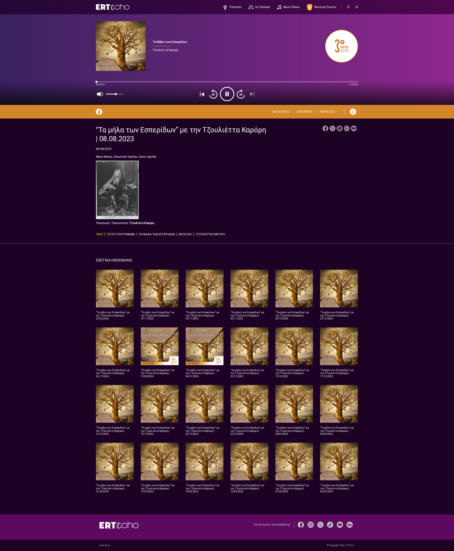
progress (102, 83)
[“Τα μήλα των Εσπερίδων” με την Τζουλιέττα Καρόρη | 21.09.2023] (115, 461)
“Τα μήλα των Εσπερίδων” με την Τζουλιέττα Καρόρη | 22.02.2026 (112, 315)
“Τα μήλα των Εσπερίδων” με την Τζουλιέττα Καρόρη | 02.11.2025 (247, 315)
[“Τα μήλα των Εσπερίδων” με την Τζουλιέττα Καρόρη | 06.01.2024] (204, 346)
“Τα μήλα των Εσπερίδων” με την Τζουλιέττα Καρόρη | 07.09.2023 (292, 488)
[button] (357, 7)
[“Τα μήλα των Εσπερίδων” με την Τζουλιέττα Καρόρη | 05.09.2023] (339, 461)
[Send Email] (354, 129)
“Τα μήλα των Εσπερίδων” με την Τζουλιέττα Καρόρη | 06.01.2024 (202, 373)
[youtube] (340, 524)
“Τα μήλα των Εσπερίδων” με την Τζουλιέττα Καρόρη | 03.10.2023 (247, 430)
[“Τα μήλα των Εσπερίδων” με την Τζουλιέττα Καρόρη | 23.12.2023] (249, 346)
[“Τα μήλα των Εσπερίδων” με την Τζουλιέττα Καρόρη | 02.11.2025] (249, 288)
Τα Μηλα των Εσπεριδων (157, 234)
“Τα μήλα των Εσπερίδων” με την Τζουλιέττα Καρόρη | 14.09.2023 (202, 488)
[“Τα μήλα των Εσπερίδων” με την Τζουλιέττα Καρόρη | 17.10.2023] (339, 346)
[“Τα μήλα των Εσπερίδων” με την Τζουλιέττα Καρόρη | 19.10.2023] (294, 346)
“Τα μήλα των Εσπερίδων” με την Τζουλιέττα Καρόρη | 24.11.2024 (112, 373)
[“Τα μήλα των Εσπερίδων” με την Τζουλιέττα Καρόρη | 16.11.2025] (160, 288)
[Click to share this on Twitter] (332, 129)
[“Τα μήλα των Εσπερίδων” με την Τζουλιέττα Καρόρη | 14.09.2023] (204, 461)
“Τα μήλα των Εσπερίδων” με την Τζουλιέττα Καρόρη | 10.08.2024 (157, 373)
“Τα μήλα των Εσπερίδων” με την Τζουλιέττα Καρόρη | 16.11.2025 (157, 315)
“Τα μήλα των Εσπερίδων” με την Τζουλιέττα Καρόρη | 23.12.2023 (247, 373)
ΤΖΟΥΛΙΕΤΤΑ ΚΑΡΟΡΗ (210, 234)
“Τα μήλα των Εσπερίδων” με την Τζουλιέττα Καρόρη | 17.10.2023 (337, 373)
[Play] (227, 94)
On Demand (262, 7)
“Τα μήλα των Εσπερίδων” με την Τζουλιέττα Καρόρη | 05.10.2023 (202, 430)
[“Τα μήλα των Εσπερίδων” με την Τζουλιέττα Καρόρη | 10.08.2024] (160, 346)
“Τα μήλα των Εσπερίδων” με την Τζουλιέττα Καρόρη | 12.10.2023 (112, 430)
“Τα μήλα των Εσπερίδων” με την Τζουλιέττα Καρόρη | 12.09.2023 (247, 488)
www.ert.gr (104, 545)
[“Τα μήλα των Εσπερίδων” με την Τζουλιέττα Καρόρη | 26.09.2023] (339, 404)
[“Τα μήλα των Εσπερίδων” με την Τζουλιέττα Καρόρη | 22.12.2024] (339, 288)
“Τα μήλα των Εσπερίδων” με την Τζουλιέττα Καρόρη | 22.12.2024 (337, 315)
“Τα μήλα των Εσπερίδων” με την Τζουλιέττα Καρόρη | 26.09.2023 (337, 430)
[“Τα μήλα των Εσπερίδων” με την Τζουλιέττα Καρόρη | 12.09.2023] (249, 461)
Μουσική (185, 234)
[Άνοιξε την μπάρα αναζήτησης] (348, 7)
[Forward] (241, 94)
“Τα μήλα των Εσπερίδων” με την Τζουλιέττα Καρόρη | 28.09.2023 (292, 430)
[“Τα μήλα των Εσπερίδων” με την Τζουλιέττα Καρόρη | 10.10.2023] (160, 404)
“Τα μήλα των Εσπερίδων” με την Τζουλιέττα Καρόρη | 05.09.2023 (337, 488)
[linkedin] (350, 524)
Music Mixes (291, 7)
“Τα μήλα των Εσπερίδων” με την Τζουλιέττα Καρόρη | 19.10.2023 (292, 373)
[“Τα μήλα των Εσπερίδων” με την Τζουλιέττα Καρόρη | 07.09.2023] (294, 461)
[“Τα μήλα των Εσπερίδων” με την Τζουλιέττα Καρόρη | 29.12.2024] (294, 288)
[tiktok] (330, 524)
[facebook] (301, 524)
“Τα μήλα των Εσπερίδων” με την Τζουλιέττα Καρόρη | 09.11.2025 (202, 315)
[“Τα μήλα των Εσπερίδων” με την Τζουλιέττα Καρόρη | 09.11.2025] (204, 288)
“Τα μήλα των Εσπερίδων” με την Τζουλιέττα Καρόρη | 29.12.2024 (292, 315)
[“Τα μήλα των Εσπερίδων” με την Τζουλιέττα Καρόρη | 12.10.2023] (115, 404)
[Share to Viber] (339, 129)
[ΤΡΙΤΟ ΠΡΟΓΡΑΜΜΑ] (340, 46)
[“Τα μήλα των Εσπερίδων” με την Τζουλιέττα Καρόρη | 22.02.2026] (115, 288)
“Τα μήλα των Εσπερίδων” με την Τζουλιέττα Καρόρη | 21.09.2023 (112, 488)
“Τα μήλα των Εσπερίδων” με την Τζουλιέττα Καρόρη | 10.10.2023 (157, 430)
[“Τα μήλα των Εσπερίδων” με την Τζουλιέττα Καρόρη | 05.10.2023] (204, 404)
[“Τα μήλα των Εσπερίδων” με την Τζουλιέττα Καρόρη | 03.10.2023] (249, 404)
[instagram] (311, 524)
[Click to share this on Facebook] (325, 129)
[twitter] (320, 524)
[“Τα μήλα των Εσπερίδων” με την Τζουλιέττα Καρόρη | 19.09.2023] (160, 461)
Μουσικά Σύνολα (325, 7)
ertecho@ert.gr (281, 524)
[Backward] (213, 94)
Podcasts (235, 7)
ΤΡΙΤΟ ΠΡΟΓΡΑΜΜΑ (121, 234)
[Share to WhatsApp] (347, 129)
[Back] (202, 94)
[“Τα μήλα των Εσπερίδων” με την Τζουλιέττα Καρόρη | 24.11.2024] (115, 346)
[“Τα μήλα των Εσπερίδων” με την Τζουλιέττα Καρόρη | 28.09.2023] (294, 404)
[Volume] (100, 94)
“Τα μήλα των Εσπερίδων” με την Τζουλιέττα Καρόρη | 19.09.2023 (157, 488)
